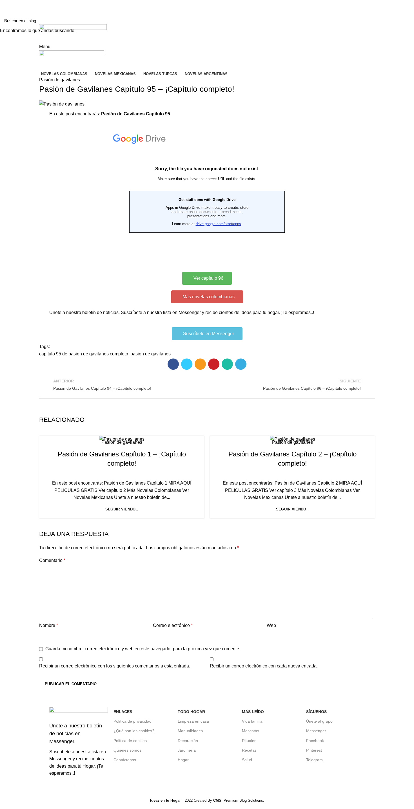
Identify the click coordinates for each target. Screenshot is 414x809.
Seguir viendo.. (121, 509)
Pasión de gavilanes (121, 442)
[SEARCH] (406, 20)
